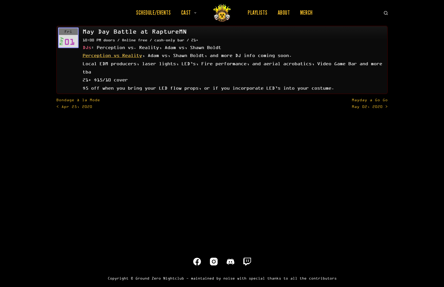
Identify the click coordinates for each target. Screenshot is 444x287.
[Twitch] (247, 261)
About (284, 12)
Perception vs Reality (112, 55)
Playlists (257, 12)
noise (229, 278)
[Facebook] (197, 261)
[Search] (386, 13)
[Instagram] (214, 261)
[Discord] (230, 261)
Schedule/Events (153, 12)
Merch (306, 12)
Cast (186, 12)
